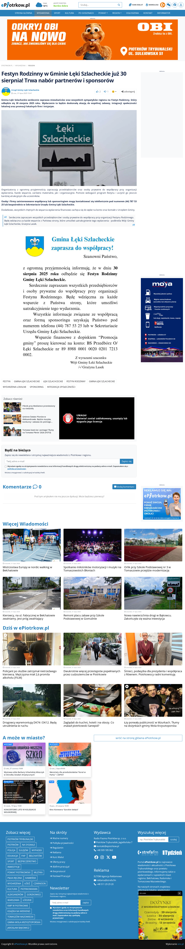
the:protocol (59, 871)
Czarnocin (40, 883)
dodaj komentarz (125, 486)
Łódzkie (27, 900)
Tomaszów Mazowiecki (20, 916)
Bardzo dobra (60, 5)
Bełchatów (35, 855)
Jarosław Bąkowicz (18, 927)
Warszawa (13, 900)
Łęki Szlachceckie (53, 381)
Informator (163, 13)
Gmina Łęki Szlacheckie (102, 381)
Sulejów (23, 850)
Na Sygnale (28, 844)
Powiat (102, 13)
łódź (27, 883)
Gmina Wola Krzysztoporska (23, 922)
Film (51, 782)
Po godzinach (86, 13)
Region (116, 13)
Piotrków (13, 844)
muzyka (38, 872)
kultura (12, 889)
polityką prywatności (16, 469)
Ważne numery (60, 838)
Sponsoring (37, 386)
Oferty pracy (59, 861)
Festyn (6, 381)
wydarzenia (14, 883)
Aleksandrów (15, 894)
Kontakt (147, 13)
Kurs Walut (137, 5)
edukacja (12, 855)
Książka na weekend (18, 911)
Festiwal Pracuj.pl (61, 876)
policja (11, 850)
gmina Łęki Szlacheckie (27, 381)
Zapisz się (127, 461)
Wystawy (8, 744)
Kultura (69, 13)
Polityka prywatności (63, 842)
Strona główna (23, 13)
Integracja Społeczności (61, 386)
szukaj (173, 839)
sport (10, 861)
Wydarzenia (43, 13)
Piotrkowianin (29, 889)
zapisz (86, 902)
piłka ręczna (14, 877)
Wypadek (37, 850)
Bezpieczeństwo (27, 861)
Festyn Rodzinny (75, 381)
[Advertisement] (161, 115)
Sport (57, 13)
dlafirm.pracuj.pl (61, 866)
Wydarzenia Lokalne (14, 386)
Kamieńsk (30, 877)
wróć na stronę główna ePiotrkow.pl (138, 738)
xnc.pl (181, 944)
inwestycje (13, 866)
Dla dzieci (54, 744)
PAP (23, 855)
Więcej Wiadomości (25, 524)
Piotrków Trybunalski (20, 839)
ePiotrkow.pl (7, 65)
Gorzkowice (34, 894)
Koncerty (8, 782)
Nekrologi (153, 5)
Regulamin (58, 847)
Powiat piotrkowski (18, 872)
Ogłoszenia (132, 13)
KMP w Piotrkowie (17, 905)
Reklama (57, 852)
